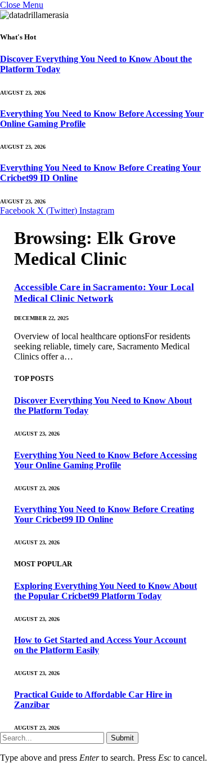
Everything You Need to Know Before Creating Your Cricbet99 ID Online (104, 514)
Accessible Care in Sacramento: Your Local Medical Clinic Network (104, 293)
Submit (122, 738)
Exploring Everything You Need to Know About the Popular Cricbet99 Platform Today (105, 591)
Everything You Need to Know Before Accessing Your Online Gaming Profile (105, 460)
